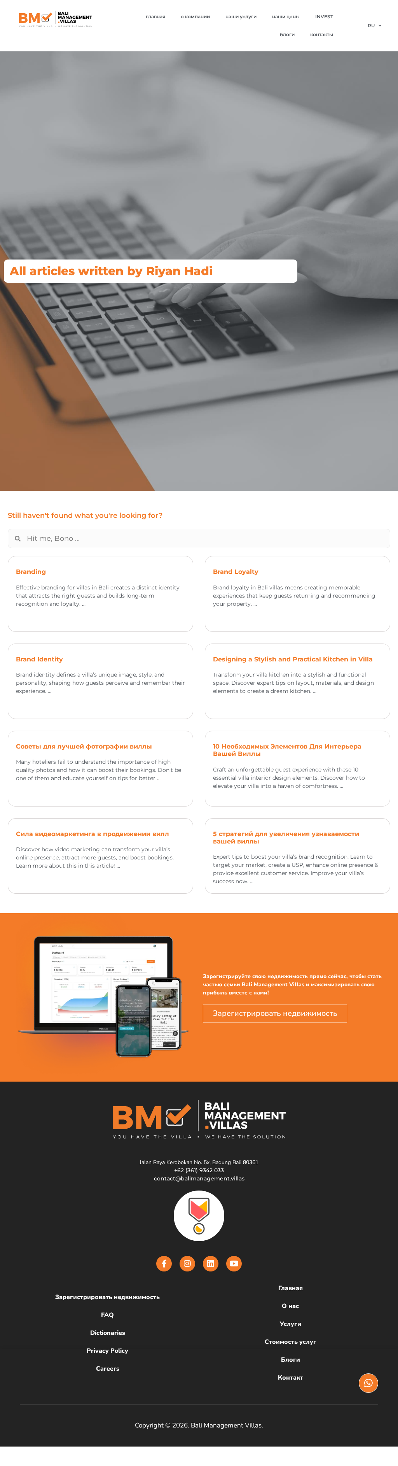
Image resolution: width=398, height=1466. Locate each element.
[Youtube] (234, 1263)
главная (155, 16)
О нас (290, 1306)
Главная (290, 1288)
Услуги (290, 1324)
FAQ (107, 1315)
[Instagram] (187, 1263)
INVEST (324, 16)
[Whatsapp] (368, 1383)
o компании (195, 16)
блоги (287, 34)
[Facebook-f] (164, 1263)
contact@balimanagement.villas (199, 1178)
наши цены (286, 16)
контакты (321, 34)
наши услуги (241, 16)
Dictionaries (107, 1333)
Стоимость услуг (290, 1342)
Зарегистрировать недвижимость (107, 1297)
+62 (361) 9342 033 (199, 1170)
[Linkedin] (210, 1263)
